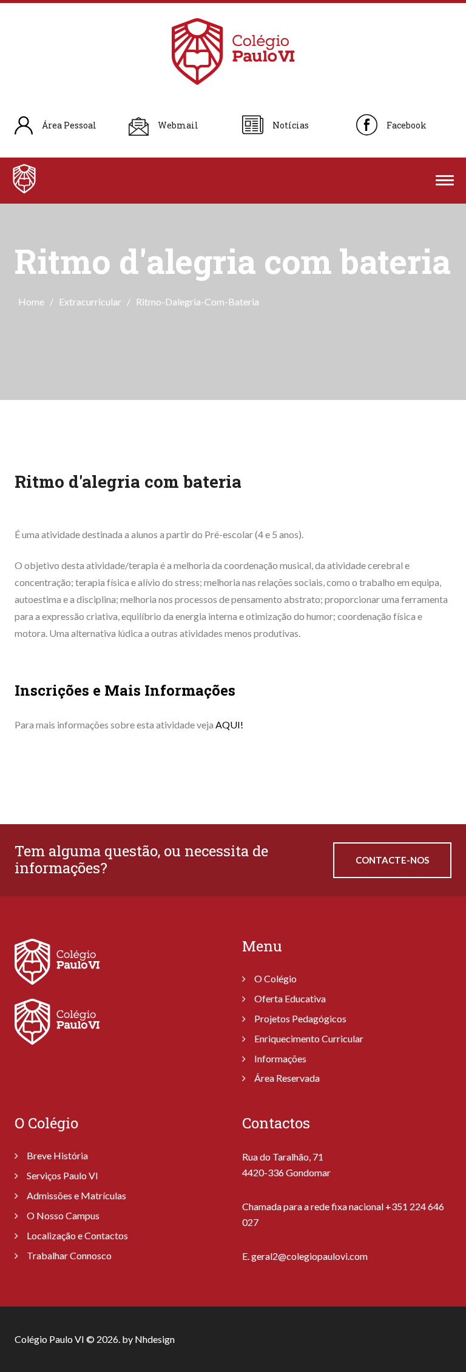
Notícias (290, 125)
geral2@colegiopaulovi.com (309, 1256)
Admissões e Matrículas (76, 1195)
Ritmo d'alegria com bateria (128, 482)
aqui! (229, 724)
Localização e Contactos (77, 1235)
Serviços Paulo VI (62, 1175)
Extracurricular (90, 301)
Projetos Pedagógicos (300, 1018)
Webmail (178, 125)
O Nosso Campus (63, 1215)
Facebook (407, 125)
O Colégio (275, 978)
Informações (280, 1058)
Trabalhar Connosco (69, 1255)
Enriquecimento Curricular (308, 1038)
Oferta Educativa (290, 998)
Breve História (57, 1155)
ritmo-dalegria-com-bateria (197, 301)
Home (31, 301)
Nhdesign (155, 1339)
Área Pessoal (69, 125)
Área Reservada (287, 1078)
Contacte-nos (392, 859)
